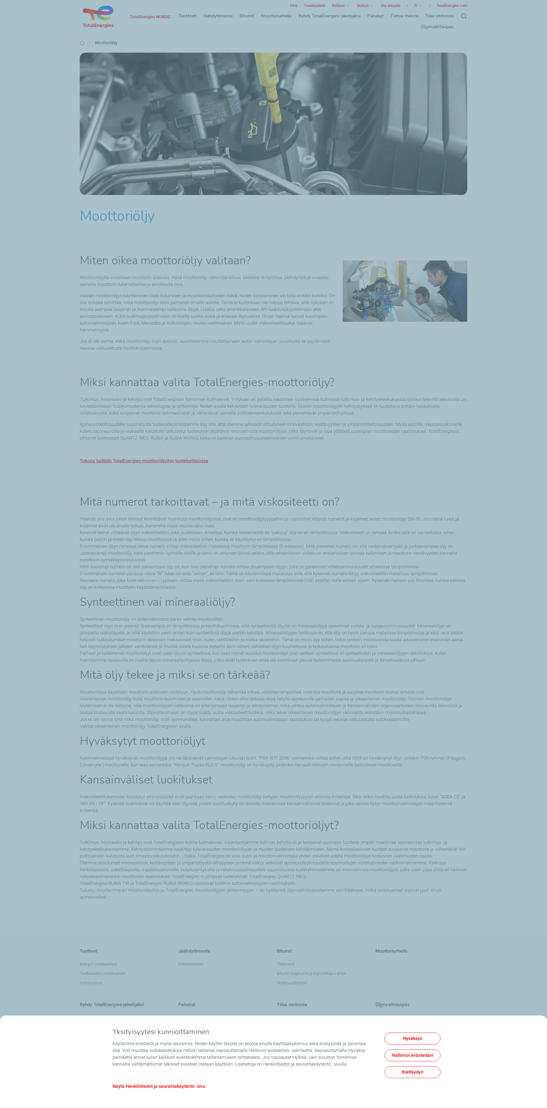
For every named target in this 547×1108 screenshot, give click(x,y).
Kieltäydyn (412, 1072)
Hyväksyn (413, 1038)
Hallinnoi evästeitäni (412, 1055)
